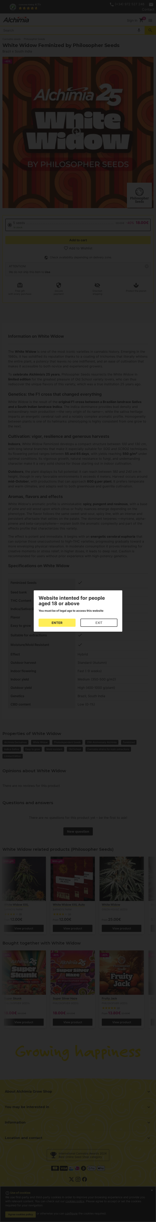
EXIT (98, 623)
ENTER (57, 623)
